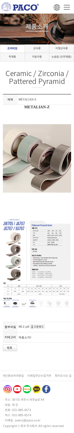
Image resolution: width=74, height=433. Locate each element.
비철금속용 (62, 48)
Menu (66, 7)
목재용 (12, 56)
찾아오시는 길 (63, 376)
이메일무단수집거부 (39, 376)
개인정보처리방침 (13, 376)
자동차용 (37, 56)
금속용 (37, 48)
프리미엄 (12, 48)
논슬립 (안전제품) (62, 56)
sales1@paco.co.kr (27, 420)
